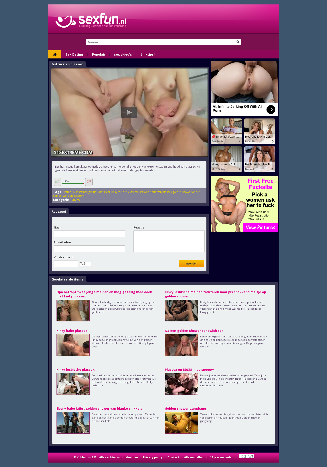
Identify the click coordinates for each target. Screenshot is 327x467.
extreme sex (135, 192)
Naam (58, 227)
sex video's (123, 54)
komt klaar (103, 192)
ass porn (79, 196)
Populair (98, 54)
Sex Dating (74, 54)
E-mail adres (63, 242)
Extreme (76, 200)
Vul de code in (63, 257)
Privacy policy (153, 457)
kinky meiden (119, 192)
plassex (78, 192)
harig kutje (89, 192)
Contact (173, 457)
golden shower (182, 192)
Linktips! (148, 54)
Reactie (138, 227)
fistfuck (67, 192)
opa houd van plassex (158, 192)
